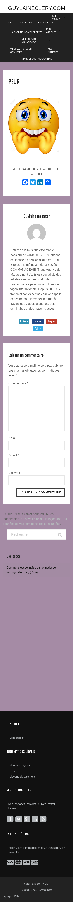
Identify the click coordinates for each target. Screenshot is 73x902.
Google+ (52, 321)
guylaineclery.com (36, 8)
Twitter (38, 328)
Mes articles (16, 737)
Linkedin (24, 321)
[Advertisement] (36, 659)
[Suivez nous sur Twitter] (18, 819)
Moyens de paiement (22, 776)
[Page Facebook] (10, 819)
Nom (12, 438)
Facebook (37, 321)
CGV (12, 770)
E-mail (13, 455)
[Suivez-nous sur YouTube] (43, 819)
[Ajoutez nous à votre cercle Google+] (27, 819)
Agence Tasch (45, 890)
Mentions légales (19, 765)
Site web (14, 472)
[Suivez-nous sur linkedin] (35, 819)
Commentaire (18, 383)
